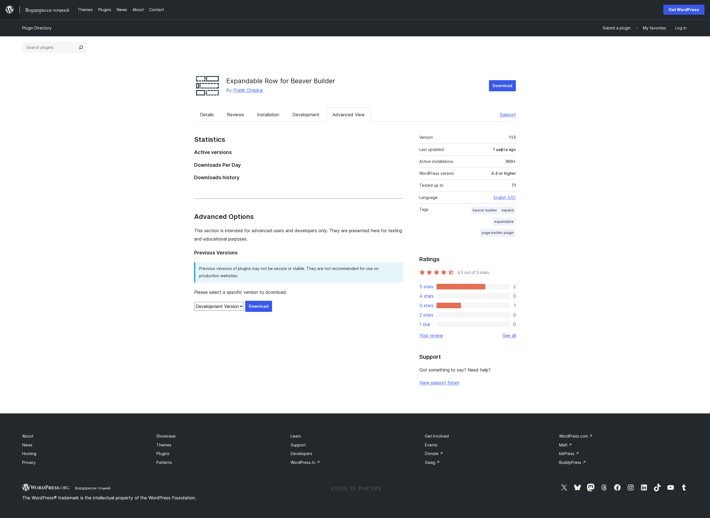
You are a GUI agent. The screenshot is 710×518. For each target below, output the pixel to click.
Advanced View (349, 114)
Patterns (164, 462)
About (27, 436)
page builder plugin (498, 233)
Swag (432, 462)
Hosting (29, 453)
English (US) (505, 197)
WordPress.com (576, 436)
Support (508, 114)
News (27, 445)
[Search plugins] (81, 47)
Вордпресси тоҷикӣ (92, 488)
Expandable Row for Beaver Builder (280, 81)
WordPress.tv (305, 462)
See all (509, 335)
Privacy (29, 462)
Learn (296, 436)
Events (431, 445)
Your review (431, 335)
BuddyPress (572, 462)
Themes (163, 445)
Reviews (235, 114)
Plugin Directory (37, 28)
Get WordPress (684, 9)
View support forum (439, 382)
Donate (434, 453)
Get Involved (437, 436)
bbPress (569, 453)
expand (507, 210)
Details (207, 114)
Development (306, 114)
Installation (268, 114)
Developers (301, 453)
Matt (565, 445)
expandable (504, 221)
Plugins (162, 453)
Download (502, 85)
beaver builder (485, 210)
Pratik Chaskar (248, 90)
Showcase (166, 436)
